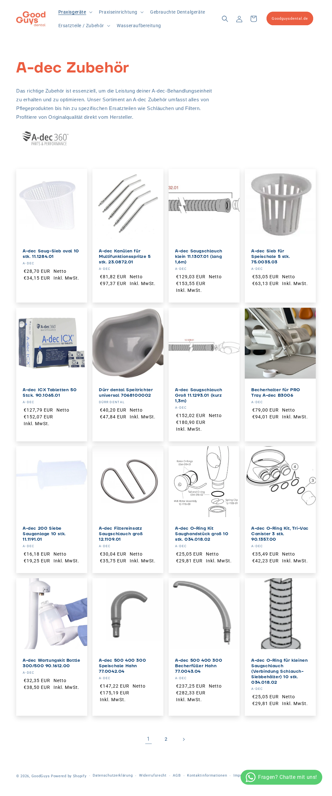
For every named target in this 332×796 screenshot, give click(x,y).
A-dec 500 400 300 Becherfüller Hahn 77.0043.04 (198, 666)
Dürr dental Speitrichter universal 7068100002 (126, 392)
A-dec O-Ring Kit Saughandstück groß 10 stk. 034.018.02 (202, 534)
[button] (74, 12)
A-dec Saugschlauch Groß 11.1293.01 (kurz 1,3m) (198, 395)
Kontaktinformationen (207, 775)
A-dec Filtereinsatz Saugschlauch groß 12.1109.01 (121, 534)
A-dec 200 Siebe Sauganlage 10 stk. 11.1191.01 (44, 534)
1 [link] (148, 739)
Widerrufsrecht (153, 775)
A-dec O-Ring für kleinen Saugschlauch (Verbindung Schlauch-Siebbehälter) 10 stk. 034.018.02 (279, 671)
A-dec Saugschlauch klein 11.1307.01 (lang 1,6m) (198, 257)
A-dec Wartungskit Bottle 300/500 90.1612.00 (51, 663)
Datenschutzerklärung (113, 775)
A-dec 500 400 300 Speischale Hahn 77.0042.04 (122, 666)
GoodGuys (40, 776)
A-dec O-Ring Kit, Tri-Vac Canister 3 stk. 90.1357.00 (280, 534)
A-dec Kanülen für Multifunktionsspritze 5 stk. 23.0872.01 (125, 257)
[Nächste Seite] (183, 739)
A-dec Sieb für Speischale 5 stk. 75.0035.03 (270, 257)
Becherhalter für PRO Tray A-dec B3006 (275, 392)
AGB (177, 775)
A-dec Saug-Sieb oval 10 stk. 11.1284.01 (51, 254)
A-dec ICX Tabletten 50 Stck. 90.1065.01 (50, 392)
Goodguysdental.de (290, 19)
